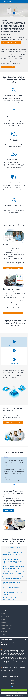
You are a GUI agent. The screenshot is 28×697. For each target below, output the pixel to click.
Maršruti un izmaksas (6, 625)
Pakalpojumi (4, 610)
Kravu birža (4, 613)
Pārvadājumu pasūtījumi (7, 628)
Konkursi (3, 622)
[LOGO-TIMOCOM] (6, 1)
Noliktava (3, 619)
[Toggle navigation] (26, 2)
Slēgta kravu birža (5, 616)
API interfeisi (4, 634)
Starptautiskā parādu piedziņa (8, 637)
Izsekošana (4, 631)
